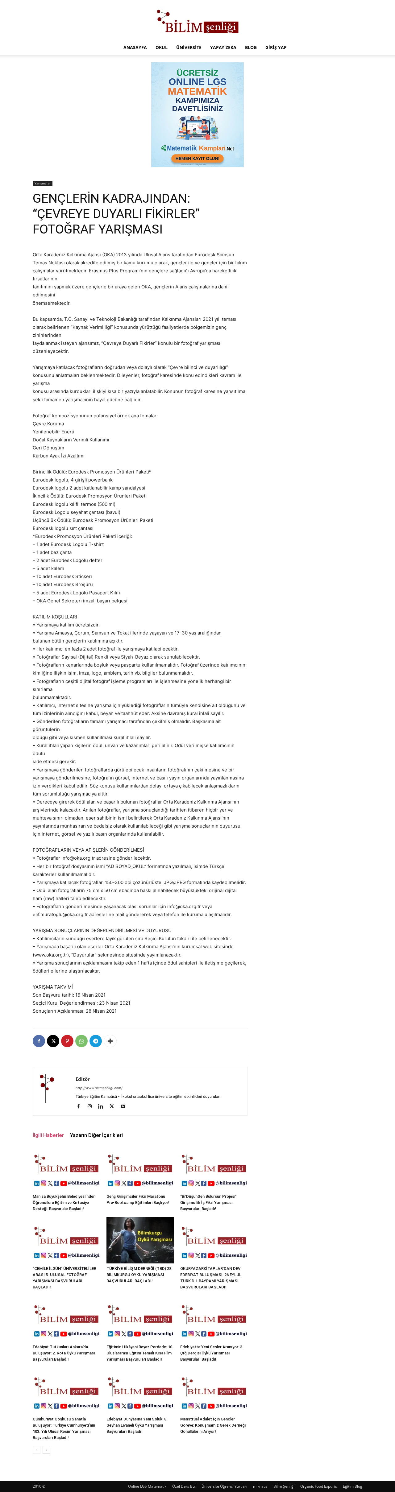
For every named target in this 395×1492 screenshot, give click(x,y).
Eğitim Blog (352, 1486)
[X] (53, 1041)
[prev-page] (36, 1450)
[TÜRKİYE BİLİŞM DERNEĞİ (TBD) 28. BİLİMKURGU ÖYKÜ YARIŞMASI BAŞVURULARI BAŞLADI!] (140, 1240)
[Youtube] (125, 1106)
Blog (251, 47)
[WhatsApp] (81, 1041)
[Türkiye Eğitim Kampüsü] (197, 20)
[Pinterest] (67, 1041)
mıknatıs (260, 1486)
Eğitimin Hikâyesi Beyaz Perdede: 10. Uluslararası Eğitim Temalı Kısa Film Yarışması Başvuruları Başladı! (139, 1353)
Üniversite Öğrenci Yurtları (224, 1486)
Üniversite (189, 47)
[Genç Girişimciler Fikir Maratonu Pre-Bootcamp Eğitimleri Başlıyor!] (140, 1168)
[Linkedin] (103, 1106)
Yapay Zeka (223, 47)
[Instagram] (92, 1106)
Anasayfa (135, 47)
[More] (110, 1041)
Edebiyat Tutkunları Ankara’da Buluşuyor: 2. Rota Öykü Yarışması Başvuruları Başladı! (64, 1353)
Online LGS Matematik (147, 1486)
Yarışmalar (43, 183)
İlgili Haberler (48, 1135)
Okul (162, 47)
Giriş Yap (276, 47)
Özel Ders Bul (184, 1486)
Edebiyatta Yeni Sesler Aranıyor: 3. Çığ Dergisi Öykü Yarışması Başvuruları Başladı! (211, 1353)
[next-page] (46, 1450)
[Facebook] (39, 1041)
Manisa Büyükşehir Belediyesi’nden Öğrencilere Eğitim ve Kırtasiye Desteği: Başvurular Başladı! (64, 1202)
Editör (83, 1079)
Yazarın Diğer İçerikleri (96, 1135)
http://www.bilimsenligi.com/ (99, 1088)
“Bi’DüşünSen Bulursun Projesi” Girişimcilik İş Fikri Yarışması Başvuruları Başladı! (208, 1202)
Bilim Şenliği (283, 1486)
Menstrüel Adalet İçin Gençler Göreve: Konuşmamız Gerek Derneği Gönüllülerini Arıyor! (213, 1425)
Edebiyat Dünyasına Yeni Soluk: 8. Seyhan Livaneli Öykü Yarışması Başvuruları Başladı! (137, 1425)
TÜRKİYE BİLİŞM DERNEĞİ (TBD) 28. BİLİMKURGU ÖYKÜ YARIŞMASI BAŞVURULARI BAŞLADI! (139, 1274)
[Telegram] (95, 1041)
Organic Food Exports (318, 1486)
